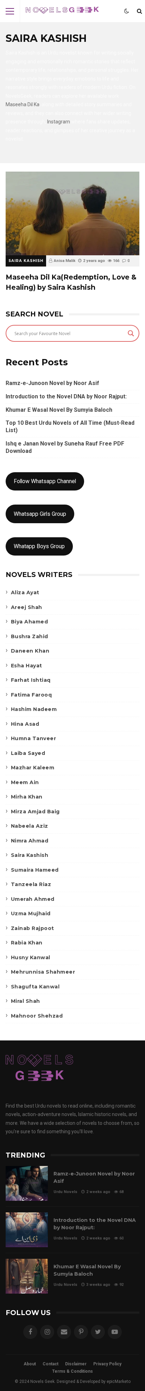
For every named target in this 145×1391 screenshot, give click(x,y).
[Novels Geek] (62, 13)
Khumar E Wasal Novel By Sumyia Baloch (59, 409)
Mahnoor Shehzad (37, 1016)
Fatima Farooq (31, 695)
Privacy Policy (107, 1363)
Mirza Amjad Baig (35, 811)
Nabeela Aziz (29, 826)
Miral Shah (25, 1001)
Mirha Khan (27, 797)
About (30, 1363)
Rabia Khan (27, 943)
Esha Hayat (26, 665)
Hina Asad (25, 724)
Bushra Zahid (29, 636)
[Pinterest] (81, 1332)
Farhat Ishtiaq (31, 680)
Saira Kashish (25, 260)
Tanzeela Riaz (31, 884)
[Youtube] (115, 1332)
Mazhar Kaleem (33, 767)
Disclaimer (76, 1363)
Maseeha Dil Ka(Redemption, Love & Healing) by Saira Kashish (72, 213)
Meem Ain (25, 782)
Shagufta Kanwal (35, 986)
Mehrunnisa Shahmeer (43, 972)
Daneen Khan (30, 651)
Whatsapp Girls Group (40, 514)
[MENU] (10, 11)
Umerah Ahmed (33, 899)
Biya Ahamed (29, 621)
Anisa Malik (64, 260)
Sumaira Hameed (35, 870)
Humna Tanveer (33, 738)
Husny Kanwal (30, 957)
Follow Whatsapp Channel (45, 481)
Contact (50, 1363)
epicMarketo (119, 1381)
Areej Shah (26, 607)
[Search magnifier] (131, 333)
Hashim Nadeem (34, 709)
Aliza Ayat (25, 592)
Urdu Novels (65, 1192)
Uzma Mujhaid (31, 913)
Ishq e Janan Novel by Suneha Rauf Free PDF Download (65, 447)
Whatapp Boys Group (39, 546)
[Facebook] (30, 1332)
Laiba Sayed (28, 753)
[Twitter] (98, 1332)
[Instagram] (47, 1332)
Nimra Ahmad (30, 841)
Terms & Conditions (72, 1371)
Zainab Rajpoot (32, 928)
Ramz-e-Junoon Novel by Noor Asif (52, 383)
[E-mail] (64, 1332)
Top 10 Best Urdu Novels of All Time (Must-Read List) (70, 426)
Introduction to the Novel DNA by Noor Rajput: (66, 396)
